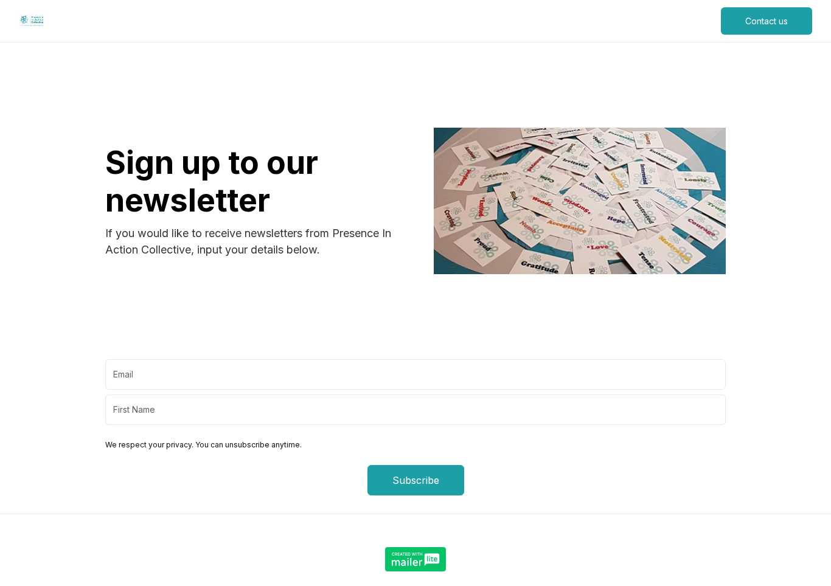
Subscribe (415, 480)
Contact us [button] (766, 21)
